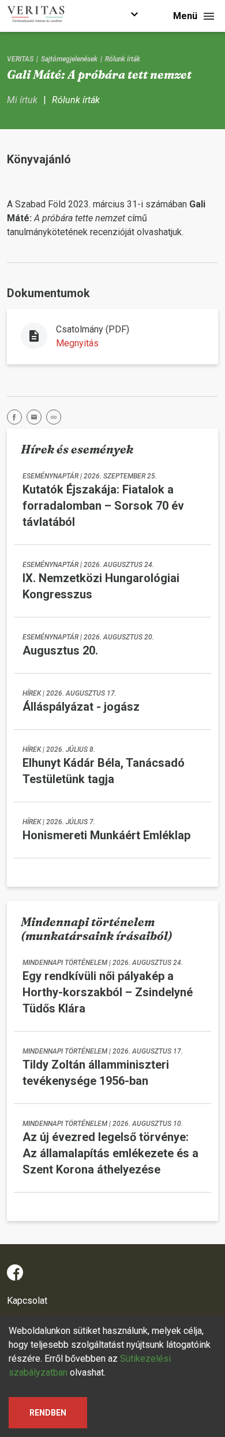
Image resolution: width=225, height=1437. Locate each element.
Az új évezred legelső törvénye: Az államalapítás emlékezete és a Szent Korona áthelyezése (110, 1153)
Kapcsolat (27, 1300)
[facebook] (17, 419)
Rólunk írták (122, 59)
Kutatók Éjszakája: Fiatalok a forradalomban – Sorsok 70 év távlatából (103, 505)
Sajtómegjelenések (69, 59)
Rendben (47, 1412)
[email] (36, 419)
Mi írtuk (22, 99)
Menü (185, 15)
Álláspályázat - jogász (81, 707)
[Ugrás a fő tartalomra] (134, 16)
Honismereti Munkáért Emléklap (106, 835)
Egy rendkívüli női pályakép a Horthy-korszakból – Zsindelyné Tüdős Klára (107, 992)
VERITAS (20, 59)
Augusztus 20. (60, 650)
